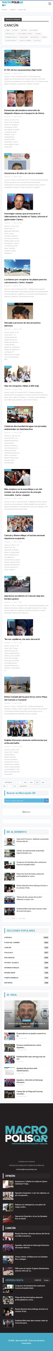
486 (43, 782)
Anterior (8, 782)
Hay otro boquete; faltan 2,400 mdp (21, 386)
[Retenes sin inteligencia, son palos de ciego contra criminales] (8, 1207)
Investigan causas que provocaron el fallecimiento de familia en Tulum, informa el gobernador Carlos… (25, 216)
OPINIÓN (44, 37)
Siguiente (23, 786)
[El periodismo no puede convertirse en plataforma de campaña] (9, 1036)
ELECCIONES (33, 30)
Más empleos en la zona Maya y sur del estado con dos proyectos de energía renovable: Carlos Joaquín (23, 492)
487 (4, 786)
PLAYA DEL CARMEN (25, 40)
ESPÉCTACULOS (10, 33)
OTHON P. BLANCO (11, 40)
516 (15, 786)
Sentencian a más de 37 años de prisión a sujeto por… (26, 1025)
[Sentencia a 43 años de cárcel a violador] (17, 161)
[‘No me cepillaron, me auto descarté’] (20, 627)
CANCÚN (8, 51)
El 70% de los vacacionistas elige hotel (23, 70)
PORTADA (8, 937)
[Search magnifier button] (46, 800)
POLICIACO (37, 40)
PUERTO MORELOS (11, 978)
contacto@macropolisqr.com (26, 1169)
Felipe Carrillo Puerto (25, 33)
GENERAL (38, 33)
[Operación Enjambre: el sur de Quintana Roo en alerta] (8, 1219)
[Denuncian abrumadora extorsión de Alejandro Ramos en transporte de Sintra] (20, 98)
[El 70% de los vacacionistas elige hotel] (17, 58)
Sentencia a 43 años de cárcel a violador (24, 173)
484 (31, 782)
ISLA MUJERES (23, 37)
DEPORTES (24, 30)
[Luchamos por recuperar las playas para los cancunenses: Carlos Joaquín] (17, 267)
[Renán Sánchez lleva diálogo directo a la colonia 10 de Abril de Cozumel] (9, 888)
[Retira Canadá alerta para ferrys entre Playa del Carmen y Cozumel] (17, 685)
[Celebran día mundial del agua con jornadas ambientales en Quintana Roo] (20, 414)
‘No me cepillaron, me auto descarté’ (22, 639)
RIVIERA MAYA (9, 973)
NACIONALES (35, 37)
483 (25, 782)
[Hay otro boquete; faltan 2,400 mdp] (17, 374)
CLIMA (7, 30)
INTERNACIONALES (11, 37)
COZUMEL (15, 30)
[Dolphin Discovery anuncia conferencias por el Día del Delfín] (20, 728)
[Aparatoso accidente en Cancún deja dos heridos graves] (17, 584)
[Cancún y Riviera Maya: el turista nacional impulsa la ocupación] (20, 523)
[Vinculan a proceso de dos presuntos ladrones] (20, 311)
